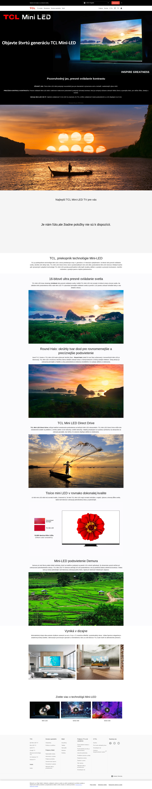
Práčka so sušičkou (50, 745)
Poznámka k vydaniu (51, 764)
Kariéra (95, 742)
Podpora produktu (50, 759)
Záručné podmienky (82, 753)
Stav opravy (80, 763)
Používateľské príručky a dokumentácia (83, 749)
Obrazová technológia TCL (35, 753)
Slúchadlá (64, 747)
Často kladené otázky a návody (83, 745)
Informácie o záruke (51, 756)
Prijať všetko (93, 784)
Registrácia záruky (82, 758)
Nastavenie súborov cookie (115, 784)
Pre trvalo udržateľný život (99, 745)
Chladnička (48, 742)
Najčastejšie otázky (50, 753)
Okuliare (64, 750)
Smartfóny (64, 742)
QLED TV (32, 747)
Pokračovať (115, 2)
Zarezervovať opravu (51, 761)
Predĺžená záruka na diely (83, 755)
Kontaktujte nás (81, 769)
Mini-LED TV (33, 745)
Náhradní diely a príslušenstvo (50, 767)
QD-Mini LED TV (34, 742)
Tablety (63, 745)
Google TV (32, 750)
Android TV (32, 759)
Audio (31, 768)
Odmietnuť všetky (102, 784)
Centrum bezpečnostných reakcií (99, 751)
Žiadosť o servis (81, 760)
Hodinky (64, 753)
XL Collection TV (34, 757)
